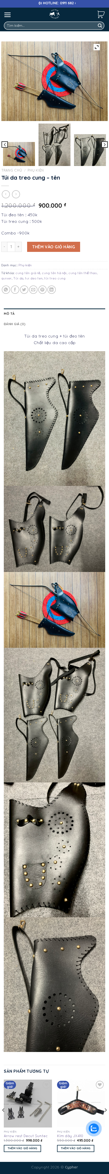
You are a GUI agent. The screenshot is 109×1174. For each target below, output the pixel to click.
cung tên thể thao (82, 273)
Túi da (18, 278)
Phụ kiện (36, 170)
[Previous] (3, 1120)
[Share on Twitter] (24, 289)
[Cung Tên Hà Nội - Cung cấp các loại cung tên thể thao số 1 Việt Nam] (54, 14)
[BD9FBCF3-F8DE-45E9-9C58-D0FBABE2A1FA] (54, 145)
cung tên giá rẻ (27, 273)
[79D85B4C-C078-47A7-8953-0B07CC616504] (90, 150)
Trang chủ (11, 170)
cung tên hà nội (54, 273)
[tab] (54, 313)
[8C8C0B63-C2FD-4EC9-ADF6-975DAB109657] (19, 154)
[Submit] (100, 25)
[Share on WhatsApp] (6, 289)
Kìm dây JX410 (70, 1136)
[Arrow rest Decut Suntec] (28, 1104)
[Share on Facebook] (15, 289)
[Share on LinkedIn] (51, 289)
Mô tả (9, 314)
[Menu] (7, 15)
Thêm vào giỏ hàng (53, 246)
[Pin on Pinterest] (42, 289)
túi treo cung (55, 278)
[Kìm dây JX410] (81, 1104)
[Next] (105, 1120)
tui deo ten (34, 278)
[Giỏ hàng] (101, 14)
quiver (6, 278)
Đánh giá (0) (14, 324)
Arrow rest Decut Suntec (26, 1136)
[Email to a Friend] (33, 289)
